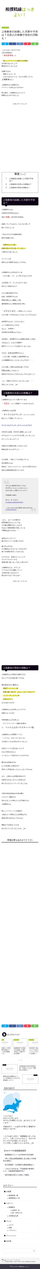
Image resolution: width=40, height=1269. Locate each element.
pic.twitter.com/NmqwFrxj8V (14, 502)
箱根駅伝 (12, 1207)
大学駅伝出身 (13, 1216)
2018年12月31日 (11, 509)
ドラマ (11, 1225)
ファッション (11, 1235)
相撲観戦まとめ (14, 1198)
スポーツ (9, 1203)
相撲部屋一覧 (13, 1195)
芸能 (10, 1227)
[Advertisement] (20, 120)
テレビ (8, 1221)
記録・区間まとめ (16, 1213)
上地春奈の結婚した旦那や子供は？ (21, 180)
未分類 (8, 1241)
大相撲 (8, 1191)
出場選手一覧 (15, 1210)
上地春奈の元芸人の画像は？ (20, 184)
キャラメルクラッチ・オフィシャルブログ (17, 425)
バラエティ (5, 27)
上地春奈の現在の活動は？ (19, 187)
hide (22, 174)
